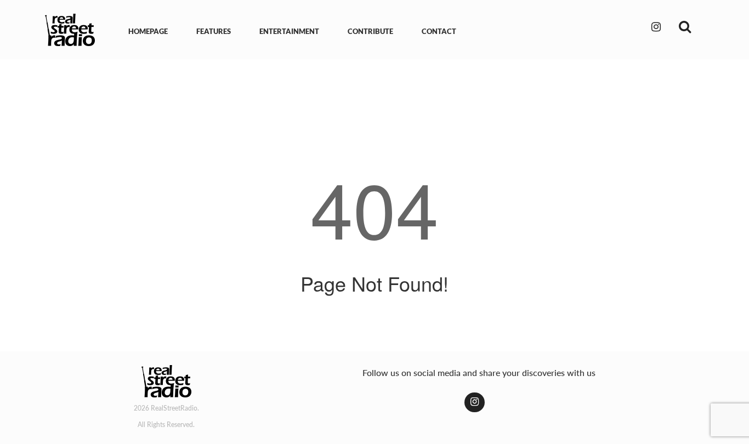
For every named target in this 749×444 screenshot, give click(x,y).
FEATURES (213, 31)
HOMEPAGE (148, 31)
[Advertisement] (374, 97)
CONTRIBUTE (370, 31)
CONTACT (439, 31)
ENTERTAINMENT (289, 31)
